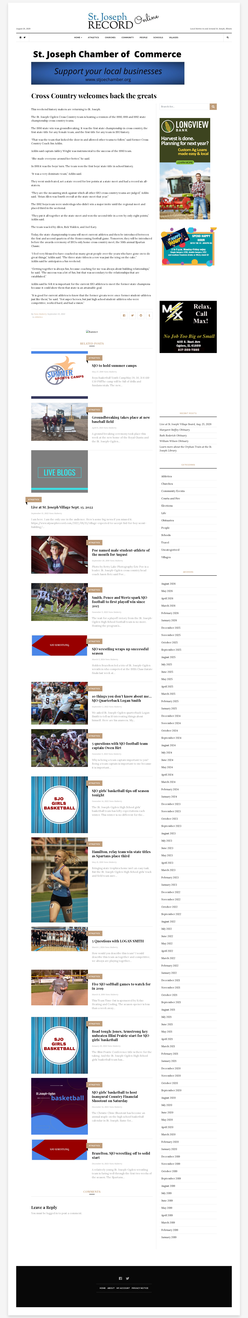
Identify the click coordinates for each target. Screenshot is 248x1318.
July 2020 (166, 1105)
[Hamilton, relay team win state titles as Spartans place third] (59, 879)
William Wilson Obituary (174, 441)
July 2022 (166, 928)
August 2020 (168, 1097)
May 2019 (166, 1207)
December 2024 (171, 715)
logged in (52, 1213)
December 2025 (170, 627)
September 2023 (171, 826)
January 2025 (169, 708)
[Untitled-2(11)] (188, 146)
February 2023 (170, 877)
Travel (165, 542)
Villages (173, 37)
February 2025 (169, 701)
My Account (123, 1288)
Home (77, 37)
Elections (167, 505)
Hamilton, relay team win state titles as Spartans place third (121, 853)
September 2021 (171, 1002)
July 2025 (166, 664)
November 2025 (171, 635)
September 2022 (171, 914)
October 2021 (169, 995)
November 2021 (170, 987)
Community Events (173, 491)
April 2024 (167, 774)
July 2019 (166, 1193)
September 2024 (171, 737)
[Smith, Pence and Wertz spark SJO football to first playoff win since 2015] (59, 601)
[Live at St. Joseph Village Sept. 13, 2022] (59, 471)
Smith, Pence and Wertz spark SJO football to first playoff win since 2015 (119, 601)
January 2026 (169, 620)
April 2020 (167, 1127)
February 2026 (170, 613)
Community (127, 37)
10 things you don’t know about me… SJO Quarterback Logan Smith (122, 698)
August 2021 (168, 1009)
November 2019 (170, 1163)
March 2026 (168, 605)
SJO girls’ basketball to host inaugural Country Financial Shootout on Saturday (115, 1096)
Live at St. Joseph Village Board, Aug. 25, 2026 (185, 424)
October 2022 (169, 906)
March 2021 (168, 1046)
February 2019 (169, 1230)
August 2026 (168, 583)
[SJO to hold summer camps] (59, 374)
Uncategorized (170, 549)
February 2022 (169, 965)
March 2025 (168, 693)
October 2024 (169, 730)
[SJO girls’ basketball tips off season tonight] (59, 804)
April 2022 (167, 950)
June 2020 (167, 1112)
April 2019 (167, 1215)
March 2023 (168, 870)
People (143, 37)
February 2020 (170, 1141)
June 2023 (167, 848)
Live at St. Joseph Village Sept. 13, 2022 (62, 507)
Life (163, 513)
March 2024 (168, 782)
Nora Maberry (40, 314)
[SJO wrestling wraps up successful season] (59, 645)
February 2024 (170, 789)
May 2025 (167, 679)
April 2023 (167, 862)
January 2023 (169, 884)
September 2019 (171, 1178)
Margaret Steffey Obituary (175, 429)
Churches (110, 37)
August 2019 (168, 1185)
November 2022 (171, 899)
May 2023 (167, 855)
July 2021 (166, 1017)
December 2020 (171, 1068)
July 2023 (166, 840)
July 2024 (166, 752)
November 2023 (171, 811)
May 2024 (167, 767)
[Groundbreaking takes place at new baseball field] (59, 421)
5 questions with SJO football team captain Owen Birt (120, 745)
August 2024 (168, 745)
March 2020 (168, 1134)
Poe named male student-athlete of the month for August (121, 552)
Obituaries (167, 520)
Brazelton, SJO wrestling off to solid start (121, 1155)
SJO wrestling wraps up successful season (120, 651)
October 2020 (169, 1083)
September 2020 (171, 1090)
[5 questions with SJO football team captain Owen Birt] (59, 747)
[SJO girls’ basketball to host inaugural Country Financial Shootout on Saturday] (59, 1106)
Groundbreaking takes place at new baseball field (121, 419)
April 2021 (167, 1039)
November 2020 (171, 1075)
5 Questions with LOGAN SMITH (118, 941)
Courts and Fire (170, 498)
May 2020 (167, 1119)
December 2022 (170, 892)
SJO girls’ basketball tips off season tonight (120, 792)
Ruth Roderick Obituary (173, 435)
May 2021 (166, 1031)
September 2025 (171, 649)
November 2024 (171, 723)
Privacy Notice (140, 1288)
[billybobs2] (188, 333)
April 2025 (167, 686)
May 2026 (167, 591)
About (111, 1288)
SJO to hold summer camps (114, 365)
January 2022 (169, 972)
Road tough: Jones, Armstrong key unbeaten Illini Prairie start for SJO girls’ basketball (120, 1035)
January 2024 (169, 796)
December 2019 (170, 1156)
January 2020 (169, 1149)
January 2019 (168, 1237)
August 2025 (168, 657)
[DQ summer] (188, 247)
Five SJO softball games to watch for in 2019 (121, 986)
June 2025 (167, 671)
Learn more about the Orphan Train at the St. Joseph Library (186, 448)
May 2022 (167, 943)
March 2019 (168, 1222)
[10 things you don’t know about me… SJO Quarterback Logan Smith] (59, 702)
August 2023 (168, 833)
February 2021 (169, 1053)
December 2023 (171, 804)
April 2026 (167, 598)
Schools (158, 37)
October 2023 (169, 818)
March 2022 (168, 958)
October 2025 (169, 642)
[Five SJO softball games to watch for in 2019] (59, 987)
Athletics (93, 37)
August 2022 (168, 921)
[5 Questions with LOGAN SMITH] (59, 938)
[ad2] (108, 66)
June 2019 (167, 1200)
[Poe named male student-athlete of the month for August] (59, 554)
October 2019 (169, 1171)
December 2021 (170, 980)
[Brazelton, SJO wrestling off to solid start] (59, 1149)
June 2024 (167, 760)
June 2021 (167, 1024)
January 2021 (168, 1061)
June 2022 (167, 936)
